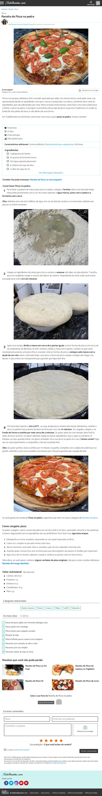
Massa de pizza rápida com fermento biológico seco (26, 622)
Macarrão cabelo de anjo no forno (19, 652)
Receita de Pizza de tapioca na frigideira (84, 668)
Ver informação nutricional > (51, 173)
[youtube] (21, 783)
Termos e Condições (58, 793)
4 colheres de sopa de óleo (21, 165)
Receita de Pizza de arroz (87, 681)
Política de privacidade (75, 793)
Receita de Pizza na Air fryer (36, 668)
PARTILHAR (90, 5)
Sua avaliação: (36, 744)
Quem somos (34, 793)
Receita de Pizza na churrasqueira (46, 180)
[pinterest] (26, 783)
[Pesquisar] (98, 3)
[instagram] (16, 783)
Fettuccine (75, 608)
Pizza (16, 9)
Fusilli (65, 608)
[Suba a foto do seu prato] (59, 702)
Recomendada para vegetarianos (59, 144)
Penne (39, 608)
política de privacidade (21, 750)
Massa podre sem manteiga (16, 626)
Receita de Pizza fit (34, 681)
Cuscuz (49, 608)
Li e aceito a (17, 750)
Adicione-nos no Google (89, 90)
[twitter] (11, 783)
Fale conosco (45, 793)
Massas (10, 9)
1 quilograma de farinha (19, 154)
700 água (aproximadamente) (22, 161)
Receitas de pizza (90, 518)
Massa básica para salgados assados (20, 631)
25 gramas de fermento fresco (22, 157)
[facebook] (6, 783)
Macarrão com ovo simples (16, 647)
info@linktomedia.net (59, 763)
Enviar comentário (89, 751)
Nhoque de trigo (12, 635)
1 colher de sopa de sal (19, 169)
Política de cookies (91, 793)
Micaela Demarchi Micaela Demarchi (23, 24)
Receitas (4, 9)
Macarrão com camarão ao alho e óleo (21, 643)
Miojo (57, 608)
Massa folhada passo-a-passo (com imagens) (23, 639)
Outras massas (28, 608)
